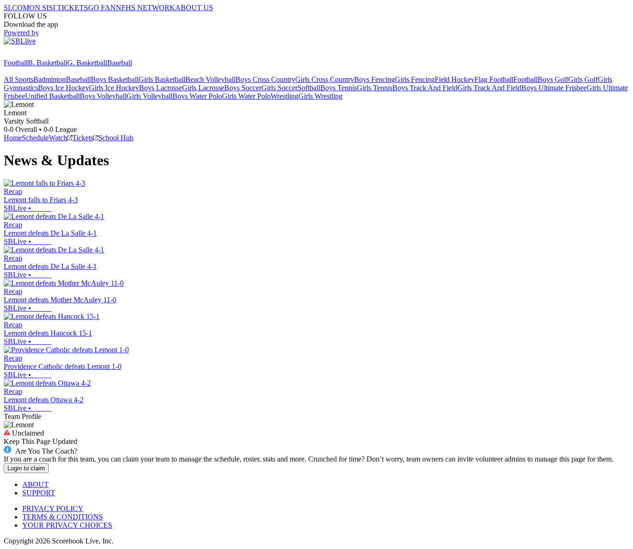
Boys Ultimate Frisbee (554, 88)
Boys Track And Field (424, 88)
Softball (309, 88)
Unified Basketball (52, 96)
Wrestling (284, 96)
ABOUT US (194, 8)
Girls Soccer (279, 88)
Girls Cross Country (324, 79)
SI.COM (16, 8)
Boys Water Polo (197, 96)
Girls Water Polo (246, 96)
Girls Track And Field (489, 88)
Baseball (119, 63)
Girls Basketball (162, 79)
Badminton (49, 79)
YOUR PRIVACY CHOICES (67, 525)
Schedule (35, 138)
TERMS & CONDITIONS (62, 517)
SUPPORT (38, 493)
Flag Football (494, 79)
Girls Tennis (374, 88)
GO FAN (102, 8)
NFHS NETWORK (145, 8)
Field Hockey (455, 79)
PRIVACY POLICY (52, 508)
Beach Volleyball (210, 79)
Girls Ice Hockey (114, 88)
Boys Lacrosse (160, 88)
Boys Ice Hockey (63, 88)
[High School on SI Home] (39, 54)
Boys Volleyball (103, 96)
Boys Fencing (374, 79)
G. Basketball (87, 63)
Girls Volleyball (149, 96)
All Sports (18, 79)
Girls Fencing (415, 79)
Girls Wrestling (320, 96)
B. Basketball (47, 63)
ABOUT (35, 484)
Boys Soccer (242, 88)
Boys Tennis (338, 88)
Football (16, 63)
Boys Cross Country (265, 79)
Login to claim (26, 468)
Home (13, 138)
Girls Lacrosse (203, 88)
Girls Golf (583, 79)
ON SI (39, 8)
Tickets (82, 138)
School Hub (115, 138)
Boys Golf (553, 79)
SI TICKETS (68, 8)
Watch (58, 138)
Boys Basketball (115, 79)
